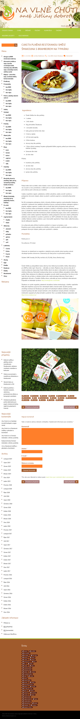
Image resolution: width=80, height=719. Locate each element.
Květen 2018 (7, 511)
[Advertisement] (10, 316)
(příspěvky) (8, 627)
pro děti (33, 686)
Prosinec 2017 (8, 530)
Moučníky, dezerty (8, 36)
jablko (31, 663)
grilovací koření (44, 398)
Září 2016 (6, 586)
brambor (44, 396)
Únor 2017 (7, 567)
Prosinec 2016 (8, 575)
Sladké (8, 220)
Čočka (7, 251)
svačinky (34, 692)
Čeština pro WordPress (10, 634)
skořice (32, 690)
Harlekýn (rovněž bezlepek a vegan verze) (9, 423)
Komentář (69, 56)
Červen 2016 (7, 597)
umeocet (51, 400)
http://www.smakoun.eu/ (29, 295)
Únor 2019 (7, 477)
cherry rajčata (62, 396)
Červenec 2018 (8, 504)
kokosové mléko (27, 670)
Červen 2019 (7, 466)
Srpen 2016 (7, 590)
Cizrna (8, 249)
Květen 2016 (7, 601)
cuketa (71, 396)
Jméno (24, 448)
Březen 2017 (7, 563)
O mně (19, 30)
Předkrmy (7, 81)
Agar (5, 263)
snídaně (26, 692)
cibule (33, 657)
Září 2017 (6, 541)
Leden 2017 (7, 571)
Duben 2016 (7, 605)
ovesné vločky (27, 680)
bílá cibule (35, 396)
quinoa (8, 237)
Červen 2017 (7, 552)
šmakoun (26, 400)
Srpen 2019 (7, 462)
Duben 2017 (7, 560)
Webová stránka (28, 463)
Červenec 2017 (8, 549)
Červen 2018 (7, 507)
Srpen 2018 (7, 500)
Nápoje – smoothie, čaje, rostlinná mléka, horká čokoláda (10, 77)
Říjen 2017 (7, 537)
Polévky (37, 30)
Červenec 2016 (8, 593)
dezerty (33, 659)
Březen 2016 (7, 608)
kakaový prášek (27, 667)
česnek (52, 396)
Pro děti (6, 205)
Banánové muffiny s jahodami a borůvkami (9, 430)
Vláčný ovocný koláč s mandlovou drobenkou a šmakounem (11, 376)
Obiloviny (6, 226)
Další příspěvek (69, 407)
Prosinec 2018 (8, 485)
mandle (33, 672)
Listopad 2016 (8, 578)
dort (35, 661)
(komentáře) (8, 630)
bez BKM (50, 56)
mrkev (31, 676)
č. (66, 56)
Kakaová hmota (6, 441)
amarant (8, 229)
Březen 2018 (7, 519)
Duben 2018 (7, 515)
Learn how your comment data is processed (59, 477)
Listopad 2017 (8, 534)
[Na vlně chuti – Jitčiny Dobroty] (40, 6)
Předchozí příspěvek (32, 407)
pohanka (8, 234)
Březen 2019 (7, 474)
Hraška (6, 265)
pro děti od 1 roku (28, 688)
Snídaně (28, 30)
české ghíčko (27, 703)
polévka (26, 686)
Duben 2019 (7, 470)
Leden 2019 (7, 481)
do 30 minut (27, 398)
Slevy (5, 276)
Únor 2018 (7, 522)
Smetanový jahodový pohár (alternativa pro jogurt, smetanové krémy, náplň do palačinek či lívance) (11, 404)
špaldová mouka (28, 707)
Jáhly (7, 231)
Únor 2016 (7, 612)
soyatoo (35, 400)
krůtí (7, 150)
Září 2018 (6, 496)
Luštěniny (7, 245)
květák (25, 672)
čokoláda (26, 705)
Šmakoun (60, 56)
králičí (8, 161)
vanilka (26, 695)
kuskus (54, 398)
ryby (7, 164)
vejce (36, 699)
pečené (61, 398)
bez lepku (9, 90)
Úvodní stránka (7, 30)
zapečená (60, 400)
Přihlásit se (7, 623)
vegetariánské (23, 36)
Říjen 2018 (7, 492)
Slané (55, 56)
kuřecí (7, 155)
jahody (25, 665)
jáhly (32, 665)
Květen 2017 (7, 556)
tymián (43, 400)
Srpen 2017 (7, 545)
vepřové (8, 158)
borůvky (26, 657)
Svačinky (59, 30)
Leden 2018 (7, 526)
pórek (25, 690)
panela (25, 682)
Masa (5, 147)
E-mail (24, 456)
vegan (33, 695)
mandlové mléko (28, 674)
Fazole (8, 254)
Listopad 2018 (8, 489)
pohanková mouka (28, 684)
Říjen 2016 (7, 582)
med (25, 676)
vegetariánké (27, 697)
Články (6, 271)
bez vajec (8, 92)
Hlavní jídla (48, 30)
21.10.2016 (27, 56)
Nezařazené (7, 273)
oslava (25, 678)
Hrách (7, 257)
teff (7, 242)
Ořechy (6, 260)
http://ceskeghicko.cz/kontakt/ (50, 280)
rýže (7, 240)
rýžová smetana (72, 398)
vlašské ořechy (27, 701)
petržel (32, 682)
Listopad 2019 (8, 459)
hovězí (8, 153)
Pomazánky (7, 84)
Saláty (6, 109)
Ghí (35, 398)
